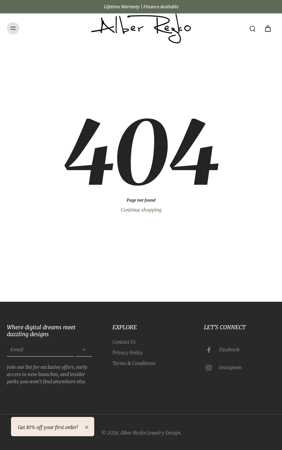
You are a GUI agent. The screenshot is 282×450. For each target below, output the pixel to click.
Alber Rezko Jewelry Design (150, 433)
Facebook (229, 349)
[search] (252, 28)
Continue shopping (141, 210)
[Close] (86, 427)
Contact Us (124, 342)
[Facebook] (211, 349)
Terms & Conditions (133, 363)
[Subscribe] (83, 350)
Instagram (230, 367)
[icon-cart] (267, 28)
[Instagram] (211, 367)
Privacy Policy (127, 353)
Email (16, 349)
